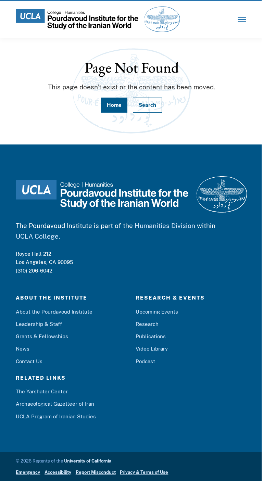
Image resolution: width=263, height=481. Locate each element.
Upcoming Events (157, 311)
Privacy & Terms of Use (144, 472)
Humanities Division (165, 225)
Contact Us (29, 361)
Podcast (145, 361)
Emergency (28, 472)
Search (147, 105)
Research (147, 324)
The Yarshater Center (42, 391)
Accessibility (58, 472)
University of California (87, 461)
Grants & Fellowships (42, 336)
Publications (151, 336)
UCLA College (37, 236)
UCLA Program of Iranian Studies (56, 416)
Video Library (152, 348)
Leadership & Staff (39, 324)
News (22, 348)
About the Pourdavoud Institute (54, 311)
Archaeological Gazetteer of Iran (55, 404)
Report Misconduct (96, 472)
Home (114, 105)
